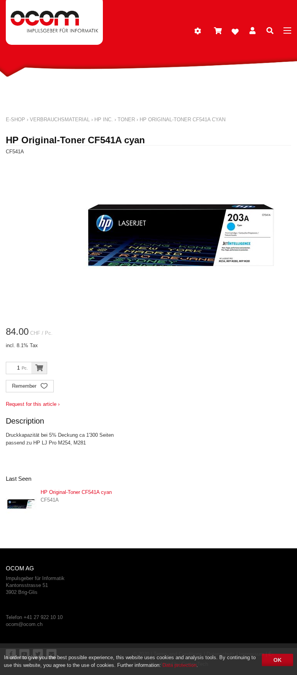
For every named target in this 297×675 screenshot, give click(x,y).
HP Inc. (103, 119)
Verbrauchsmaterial (60, 119)
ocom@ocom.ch (24, 624)
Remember (25, 386)
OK (277, 660)
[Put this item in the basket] (39, 368)
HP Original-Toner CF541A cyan (182, 119)
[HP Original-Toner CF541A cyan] (21, 503)
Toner (126, 119)
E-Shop (15, 119)
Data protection (179, 665)
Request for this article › (33, 404)
